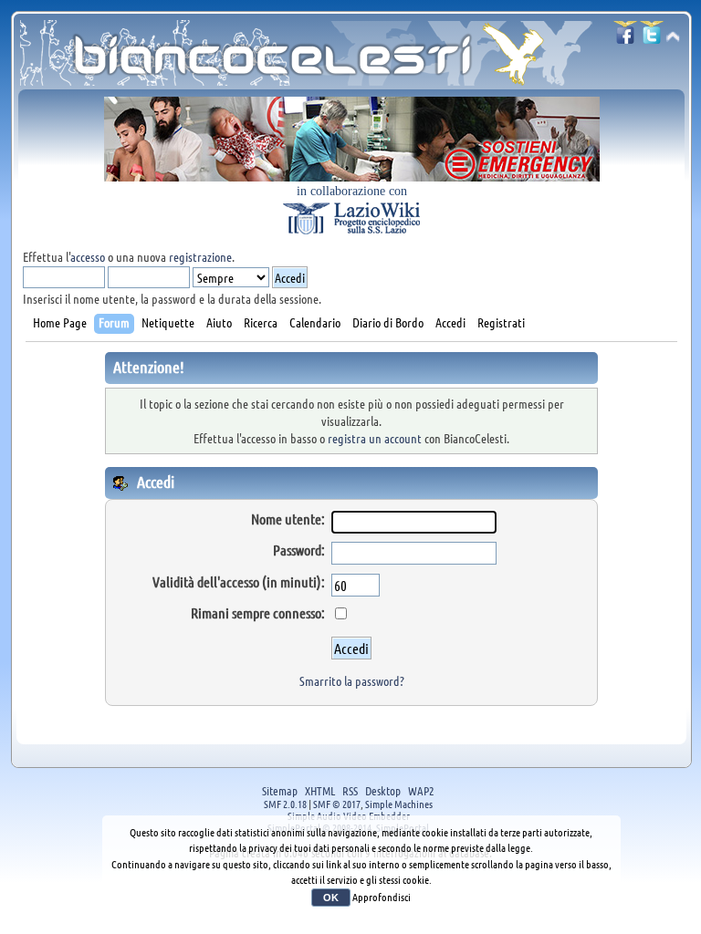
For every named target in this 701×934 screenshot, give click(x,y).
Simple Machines (399, 803)
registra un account (375, 438)
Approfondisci (381, 896)
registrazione (200, 256)
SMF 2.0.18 (285, 803)
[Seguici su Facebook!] (625, 38)
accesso (87, 256)
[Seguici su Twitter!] (652, 38)
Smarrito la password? (351, 680)
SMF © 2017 (337, 803)
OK (331, 897)
